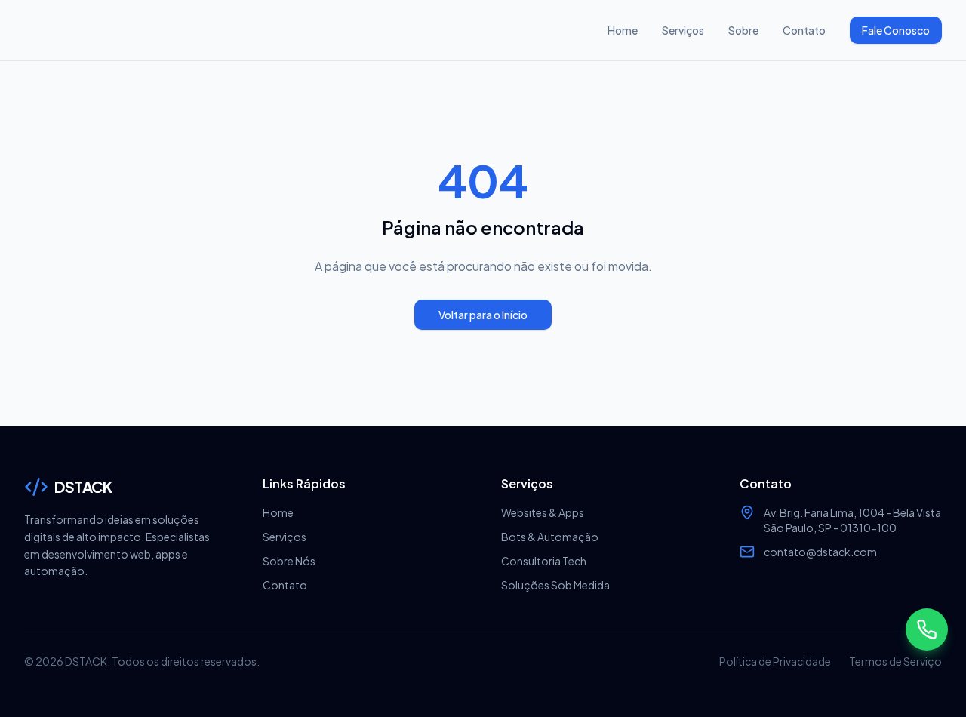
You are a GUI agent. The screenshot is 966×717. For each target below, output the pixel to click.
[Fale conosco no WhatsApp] (927, 629)
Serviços (683, 30)
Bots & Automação (549, 536)
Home (623, 30)
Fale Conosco (896, 30)
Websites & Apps (542, 512)
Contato (804, 30)
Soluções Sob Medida (555, 585)
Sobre (743, 30)
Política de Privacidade (775, 661)
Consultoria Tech (543, 561)
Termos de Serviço (895, 661)
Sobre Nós (289, 561)
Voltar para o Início (483, 315)
